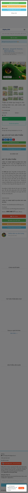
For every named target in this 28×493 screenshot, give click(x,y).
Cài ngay (21, 488)
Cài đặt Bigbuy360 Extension (14, 9)
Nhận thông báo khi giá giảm (14, 6)
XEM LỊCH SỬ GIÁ (14, 3)
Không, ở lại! (14, 13)
